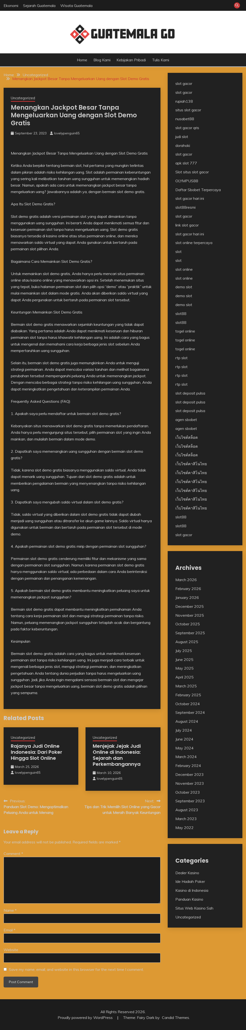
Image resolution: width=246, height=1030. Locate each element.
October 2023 (187, 792)
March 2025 (186, 686)
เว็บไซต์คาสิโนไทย (191, 463)
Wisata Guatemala (76, 5)
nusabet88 (184, 118)
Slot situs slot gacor (192, 172)
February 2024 (188, 765)
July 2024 (183, 730)
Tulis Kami (160, 59)
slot (178, 251)
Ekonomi (11, 5)
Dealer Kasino (187, 872)
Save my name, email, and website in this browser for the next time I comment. (76, 969)
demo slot (183, 286)
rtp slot (181, 357)
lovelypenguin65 (67, 133)
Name (10, 910)
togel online (185, 331)
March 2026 (186, 579)
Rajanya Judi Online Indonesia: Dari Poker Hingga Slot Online (36, 752)
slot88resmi (185, 207)
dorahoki (182, 145)
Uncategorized (23, 98)
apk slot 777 (186, 163)
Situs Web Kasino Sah (194, 908)
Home (82, 59)
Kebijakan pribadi (131, 59)
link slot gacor (187, 225)
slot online (184, 269)
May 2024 (184, 748)
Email (9, 930)
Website (11, 949)
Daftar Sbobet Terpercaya (198, 189)
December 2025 (189, 606)
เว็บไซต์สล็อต (186, 437)
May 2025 (184, 668)
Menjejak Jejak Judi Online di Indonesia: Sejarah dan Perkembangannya (117, 755)
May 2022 (184, 827)
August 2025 (186, 641)
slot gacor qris (187, 127)
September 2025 (190, 632)
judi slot (181, 136)
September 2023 (190, 800)
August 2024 (186, 721)
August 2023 (186, 809)
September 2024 (190, 712)
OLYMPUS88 (186, 180)
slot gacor (183, 83)
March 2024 (186, 756)
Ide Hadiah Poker (190, 881)
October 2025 (187, 624)
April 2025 (184, 677)
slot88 (180, 313)
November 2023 (189, 783)
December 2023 (189, 774)
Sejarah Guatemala (39, 5)
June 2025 (184, 659)
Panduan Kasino (189, 899)
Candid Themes (175, 1017)
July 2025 (183, 650)
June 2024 (184, 739)
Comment (13, 853)
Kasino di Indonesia (191, 890)
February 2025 (188, 694)
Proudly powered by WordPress (86, 1017)
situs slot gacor (188, 109)
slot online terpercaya (193, 242)
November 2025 (189, 615)
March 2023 (186, 818)
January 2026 (187, 597)
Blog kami (102, 59)
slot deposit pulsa (190, 393)
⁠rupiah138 (184, 101)
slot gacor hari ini (189, 198)
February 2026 (188, 588)
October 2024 (187, 703)
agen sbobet (186, 419)
